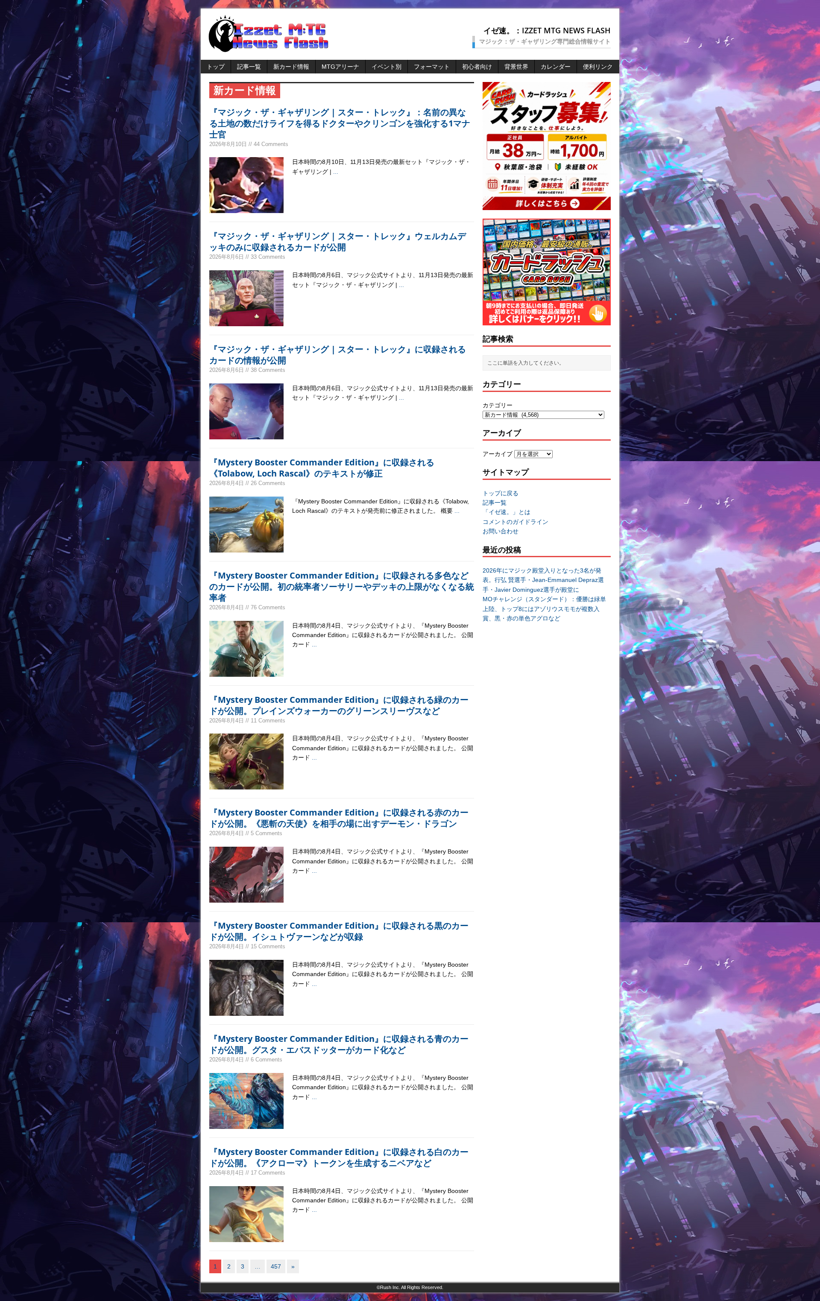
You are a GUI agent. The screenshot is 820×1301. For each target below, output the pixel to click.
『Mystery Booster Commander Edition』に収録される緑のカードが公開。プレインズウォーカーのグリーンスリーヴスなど (339, 705)
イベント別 (386, 66)
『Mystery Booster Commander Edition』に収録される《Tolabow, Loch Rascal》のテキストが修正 (321, 467)
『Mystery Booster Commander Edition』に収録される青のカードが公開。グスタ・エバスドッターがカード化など (339, 1044)
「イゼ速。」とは (506, 512)
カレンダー (556, 66)
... (335, 171)
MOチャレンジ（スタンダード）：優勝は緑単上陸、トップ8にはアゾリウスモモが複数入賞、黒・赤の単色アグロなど (544, 609)
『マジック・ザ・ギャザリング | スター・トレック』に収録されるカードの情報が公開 (337, 354)
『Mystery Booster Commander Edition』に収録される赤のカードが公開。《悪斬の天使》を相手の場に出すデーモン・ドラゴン (339, 818)
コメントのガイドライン (515, 521)
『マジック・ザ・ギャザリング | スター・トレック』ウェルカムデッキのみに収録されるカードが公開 (337, 241)
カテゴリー (497, 405)
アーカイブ (497, 453)
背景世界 (516, 66)
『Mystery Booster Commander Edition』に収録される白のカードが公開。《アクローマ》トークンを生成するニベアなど (339, 1157)
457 (276, 1266)
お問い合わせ (500, 531)
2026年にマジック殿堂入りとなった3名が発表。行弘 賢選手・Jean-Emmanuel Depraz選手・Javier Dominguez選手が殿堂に (543, 580)
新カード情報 (291, 66)
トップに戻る (500, 493)
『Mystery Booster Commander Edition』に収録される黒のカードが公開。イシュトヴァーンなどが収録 (339, 931)
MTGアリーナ (340, 66)
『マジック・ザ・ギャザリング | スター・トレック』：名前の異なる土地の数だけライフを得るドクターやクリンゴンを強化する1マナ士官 (339, 123)
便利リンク (598, 66)
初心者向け (477, 66)
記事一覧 (249, 66)
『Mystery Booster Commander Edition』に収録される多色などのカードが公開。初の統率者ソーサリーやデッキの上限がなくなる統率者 (341, 586)
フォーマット (432, 66)
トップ (216, 66)
